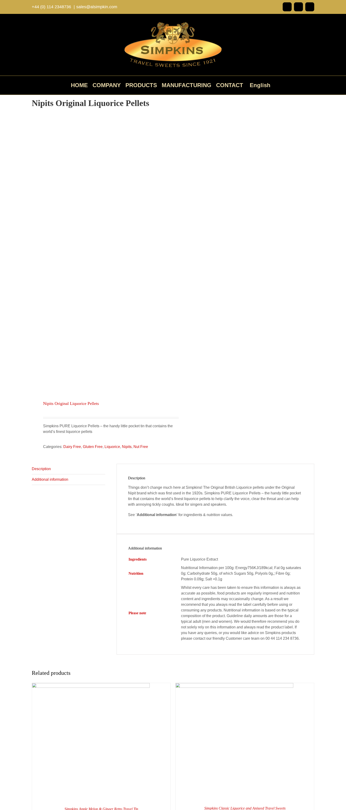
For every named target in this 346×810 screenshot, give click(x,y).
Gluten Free (93, 447)
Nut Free (140, 447)
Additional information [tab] (50, 479)
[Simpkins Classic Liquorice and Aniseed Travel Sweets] (234, 686)
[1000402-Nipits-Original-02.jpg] (99, 253)
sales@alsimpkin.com (96, 6)
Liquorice (112, 447)
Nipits (127, 447)
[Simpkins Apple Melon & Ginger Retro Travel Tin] (91, 686)
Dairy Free (72, 447)
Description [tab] (41, 469)
